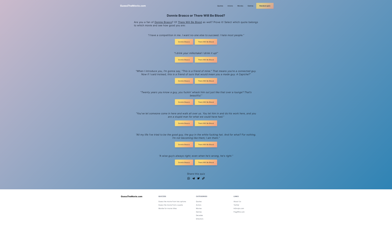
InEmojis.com (239, 208)
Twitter (236, 205)
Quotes (220, 6)
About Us (237, 201)
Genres (250, 6)
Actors (230, 6)
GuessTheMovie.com (133, 5)
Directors (199, 219)
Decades (199, 215)
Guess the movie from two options (172, 201)
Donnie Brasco (163, 22)
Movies (240, 6)
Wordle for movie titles (167, 208)
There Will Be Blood (190, 22)
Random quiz (264, 6)
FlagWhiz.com (239, 212)
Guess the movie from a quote (170, 205)
